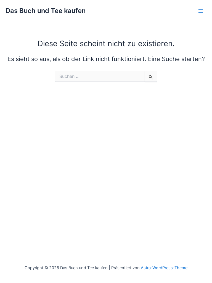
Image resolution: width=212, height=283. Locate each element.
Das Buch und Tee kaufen (46, 11)
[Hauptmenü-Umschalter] (200, 11)
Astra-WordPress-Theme (164, 267)
